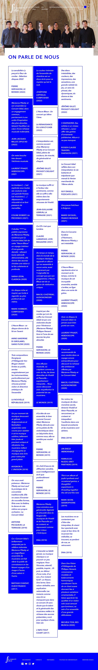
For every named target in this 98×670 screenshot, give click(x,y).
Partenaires (50, 660)
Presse (62, 7)
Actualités (29, 7)
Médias (67, 7)
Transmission (73, 7)
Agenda (58, 7)
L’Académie (52, 7)
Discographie (26, 660)
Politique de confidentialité (68, 660)
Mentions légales (88, 660)
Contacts (39, 660)
